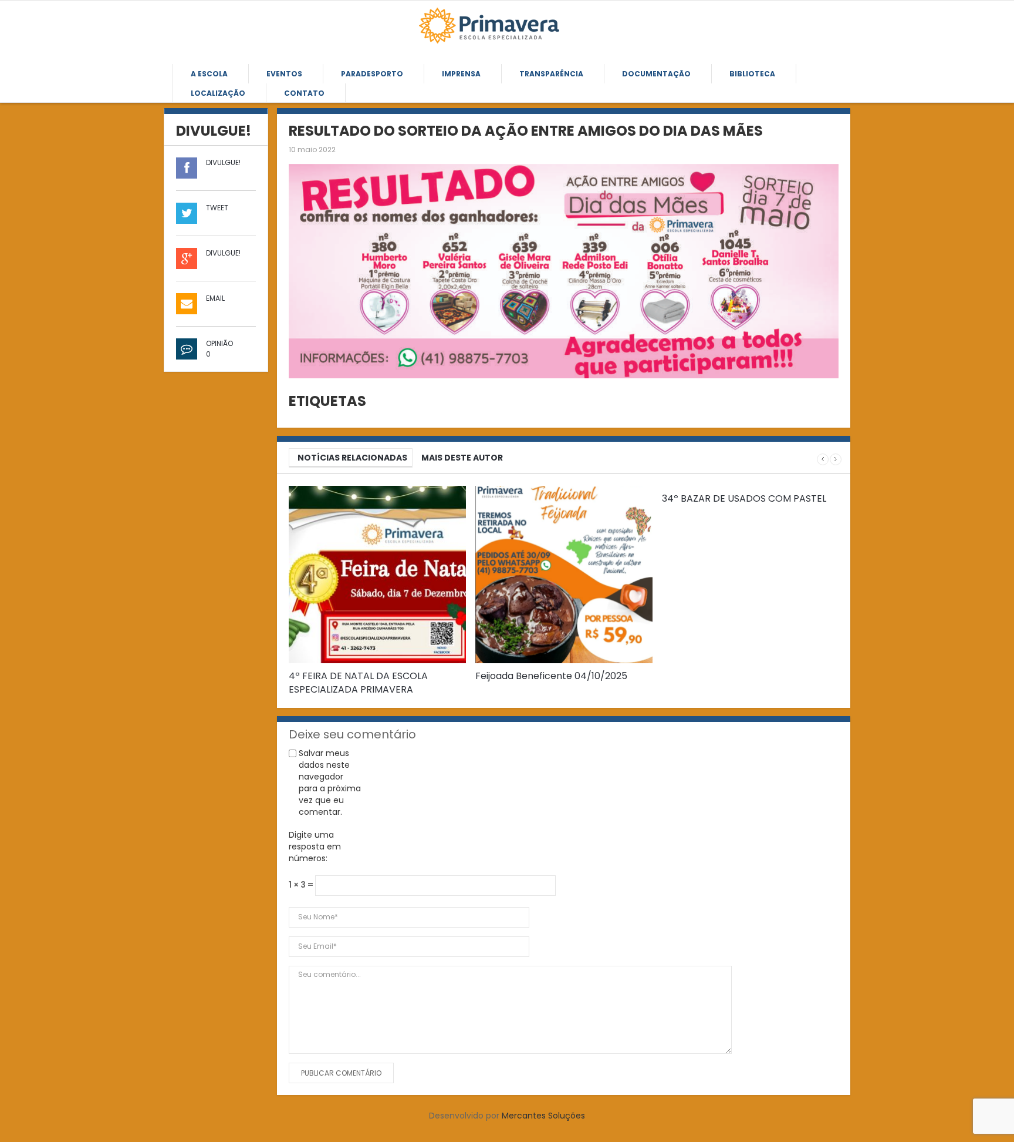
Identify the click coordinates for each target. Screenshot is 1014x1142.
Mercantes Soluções (543, 1115)
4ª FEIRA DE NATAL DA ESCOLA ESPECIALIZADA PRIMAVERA (358, 682)
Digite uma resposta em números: (315, 846)
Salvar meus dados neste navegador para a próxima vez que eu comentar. (330, 782)
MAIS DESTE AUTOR (462, 457)
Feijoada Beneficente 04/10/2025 (551, 676)
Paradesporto (372, 74)
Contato (304, 93)
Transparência (551, 74)
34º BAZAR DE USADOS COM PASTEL (744, 498)
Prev (823, 459)
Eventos (284, 74)
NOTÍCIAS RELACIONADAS (352, 457)
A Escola (209, 74)
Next (835, 459)
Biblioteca (752, 74)
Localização (218, 93)
